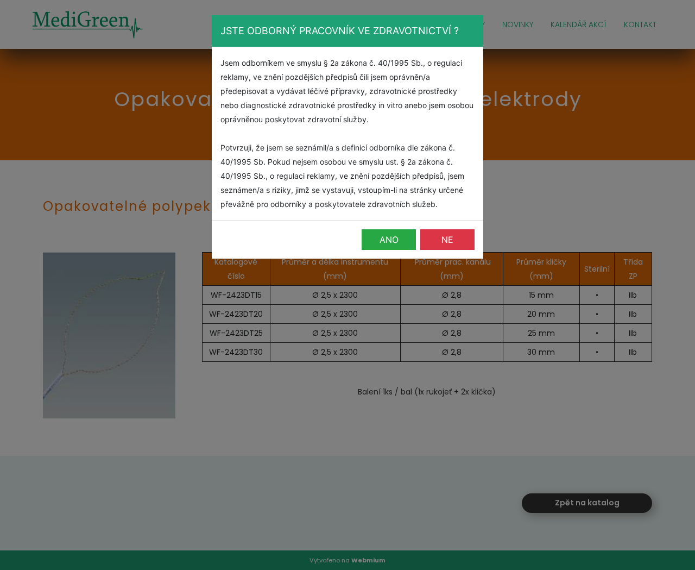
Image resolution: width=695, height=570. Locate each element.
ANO (389, 239)
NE (447, 239)
